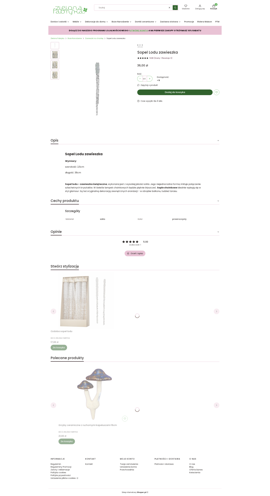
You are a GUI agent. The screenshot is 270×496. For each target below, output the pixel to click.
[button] (175, 7)
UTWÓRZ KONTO (139, 30)
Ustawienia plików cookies (63, 478)
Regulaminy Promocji (61, 466)
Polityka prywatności (61, 475)
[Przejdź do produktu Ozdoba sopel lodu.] (86, 300)
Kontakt (89, 464)
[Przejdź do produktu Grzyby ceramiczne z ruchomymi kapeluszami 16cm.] (93, 394)
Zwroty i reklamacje (60, 469)
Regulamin (56, 464)
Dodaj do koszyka (175, 92)
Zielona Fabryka (57, 38)
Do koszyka (59, 347)
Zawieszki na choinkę (94, 38)
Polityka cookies (58, 472)
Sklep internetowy (134, 492)
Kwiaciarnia (194, 472)
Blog (191, 466)
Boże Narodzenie (75, 38)
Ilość (139, 73)
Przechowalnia (127, 469)
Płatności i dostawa (164, 464)
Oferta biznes (196, 469)
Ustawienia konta (128, 466)
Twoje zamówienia (129, 464)
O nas (192, 464)
